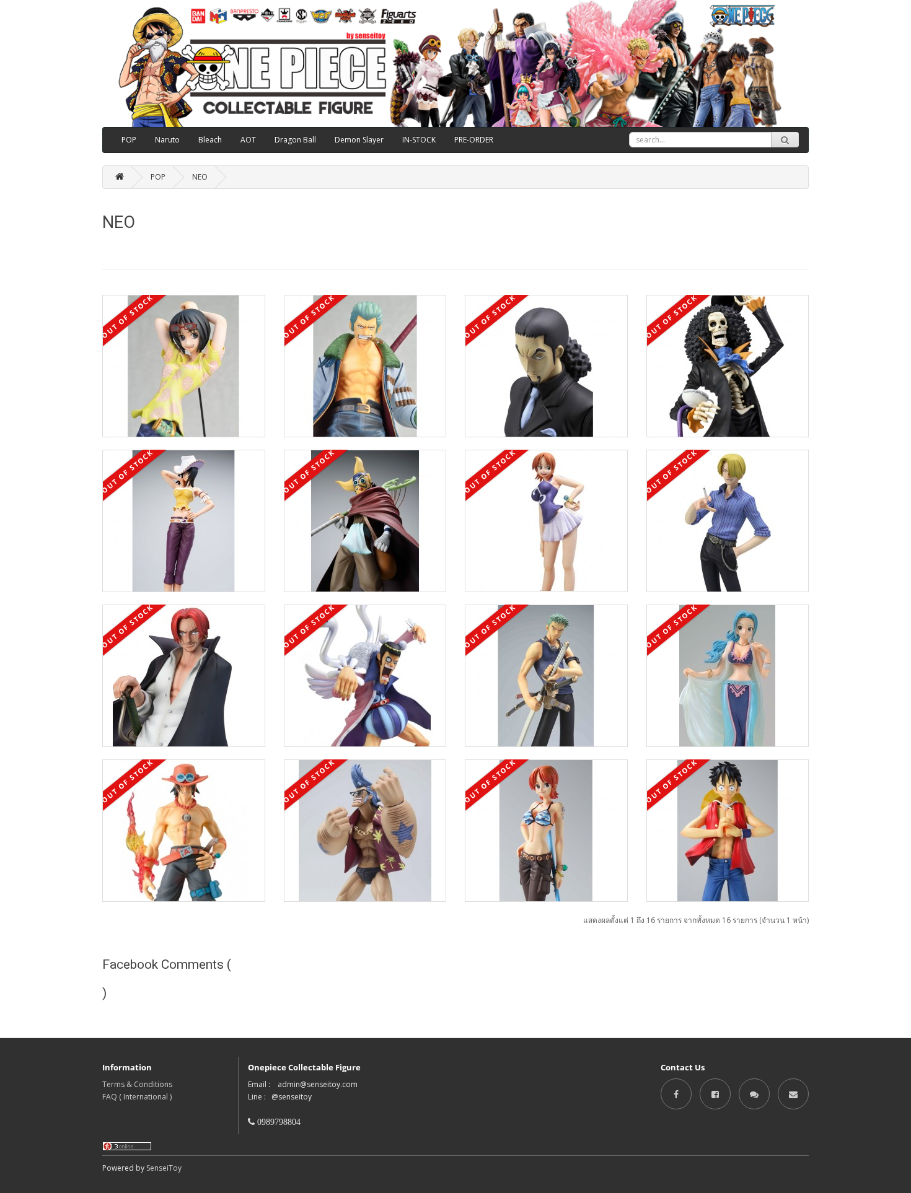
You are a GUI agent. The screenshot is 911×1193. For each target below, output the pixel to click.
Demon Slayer (359, 139)
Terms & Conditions (137, 1084)
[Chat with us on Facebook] (754, 1093)
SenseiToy (164, 1168)
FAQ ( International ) (137, 1096)
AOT (248, 139)
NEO (200, 177)
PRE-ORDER (473, 139)
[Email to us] (793, 1093)
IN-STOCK (419, 139)
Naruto (167, 139)
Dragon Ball (295, 139)
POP (128, 139)
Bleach (210, 139)
